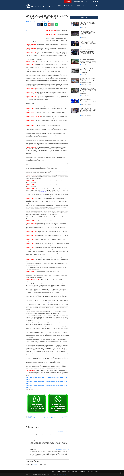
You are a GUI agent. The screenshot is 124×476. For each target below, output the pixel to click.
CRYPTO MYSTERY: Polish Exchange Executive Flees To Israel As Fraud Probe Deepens (88, 33)
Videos (72, 6)
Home (59, 6)
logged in (34, 464)
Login (87, 1)
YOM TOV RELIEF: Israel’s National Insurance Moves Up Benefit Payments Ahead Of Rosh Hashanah (88, 80)
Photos (78, 6)
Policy (96, 471)
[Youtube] (98, 1)
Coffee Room (66, 6)
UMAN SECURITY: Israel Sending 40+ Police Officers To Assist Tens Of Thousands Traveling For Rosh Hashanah (88, 91)
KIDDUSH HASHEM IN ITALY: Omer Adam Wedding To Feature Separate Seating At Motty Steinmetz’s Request (88, 110)
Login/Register (82, 471)
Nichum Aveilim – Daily (78, 1)
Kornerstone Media (62, 474)
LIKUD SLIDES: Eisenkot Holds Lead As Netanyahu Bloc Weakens (87, 24)
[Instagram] (94, 1)
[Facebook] (91, 1)
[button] (96, 5)
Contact (84, 6)
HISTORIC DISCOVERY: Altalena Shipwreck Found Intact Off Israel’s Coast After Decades (87, 70)
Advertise (64, 471)
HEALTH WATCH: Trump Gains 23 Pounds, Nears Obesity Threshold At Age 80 (88, 42)
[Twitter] (96, 1)
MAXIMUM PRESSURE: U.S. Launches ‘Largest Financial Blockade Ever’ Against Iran (88, 61)
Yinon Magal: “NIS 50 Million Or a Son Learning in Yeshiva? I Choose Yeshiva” (88, 101)
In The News (90, 471)
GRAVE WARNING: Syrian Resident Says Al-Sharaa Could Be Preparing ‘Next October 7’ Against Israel (87, 52)
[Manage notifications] (121, 473)
